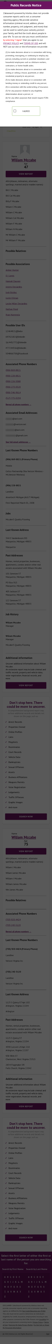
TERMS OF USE (31, 43)
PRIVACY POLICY (11, 43)
